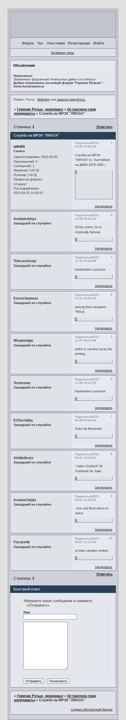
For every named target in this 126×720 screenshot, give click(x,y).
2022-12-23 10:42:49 (87, 296)
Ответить (104, 127)
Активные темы (62, 52)
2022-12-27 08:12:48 (87, 338)
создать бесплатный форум (92, 709)
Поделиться (83, 143)
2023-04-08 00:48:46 (87, 418)
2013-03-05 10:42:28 (87, 144)
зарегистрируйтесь (71, 99)
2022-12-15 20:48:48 (87, 259)
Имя (26, 612)
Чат (40, 43)
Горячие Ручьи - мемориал (40, 109)
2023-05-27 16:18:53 (87, 456)
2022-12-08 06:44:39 (87, 217)
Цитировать (104, 206)
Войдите (44, 99)
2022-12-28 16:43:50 (87, 381)
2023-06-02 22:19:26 (87, 540)
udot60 (19, 147)
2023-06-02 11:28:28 (87, 498)
